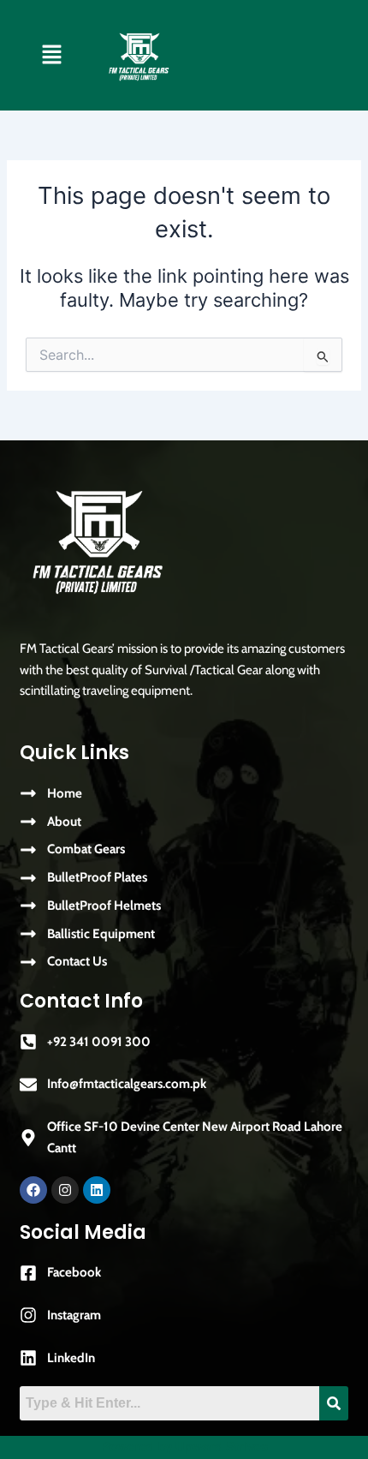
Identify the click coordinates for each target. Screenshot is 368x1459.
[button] (51, 55)
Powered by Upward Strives (184, 1447)
